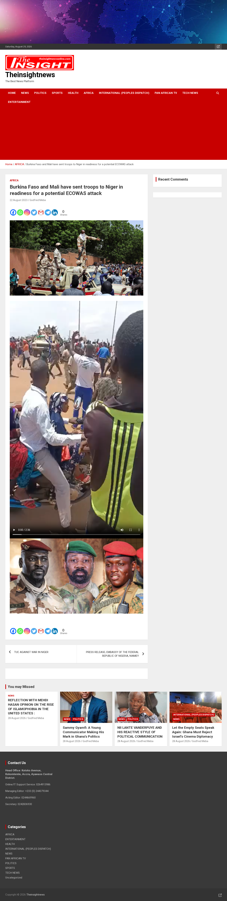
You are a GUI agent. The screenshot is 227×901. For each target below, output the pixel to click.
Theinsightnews (30, 75)
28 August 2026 (17, 718)
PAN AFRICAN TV (166, 93)
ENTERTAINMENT (19, 102)
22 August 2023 (18, 200)
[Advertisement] (108, 133)
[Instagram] (27, 210)
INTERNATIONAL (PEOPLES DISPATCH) (124, 93)
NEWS (25, 93)
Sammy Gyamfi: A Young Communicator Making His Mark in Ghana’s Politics (83, 732)
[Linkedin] (55, 210)
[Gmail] (41, 210)
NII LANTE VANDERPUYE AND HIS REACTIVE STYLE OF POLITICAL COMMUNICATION (139, 732)
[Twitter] (34, 210)
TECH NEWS (190, 93)
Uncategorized (13, 877)
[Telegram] (48, 210)
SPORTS (57, 93)
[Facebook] (13, 210)
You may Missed (21, 687)
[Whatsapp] (20, 210)
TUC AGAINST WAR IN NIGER (31, 652)
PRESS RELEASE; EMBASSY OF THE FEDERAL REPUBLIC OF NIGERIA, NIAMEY (112, 654)
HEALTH (73, 93)
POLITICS (40, 93)
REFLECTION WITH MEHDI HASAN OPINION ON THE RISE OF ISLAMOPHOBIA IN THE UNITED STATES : (31, 706)
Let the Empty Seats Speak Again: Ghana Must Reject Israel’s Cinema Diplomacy (193, 732)
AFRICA (89, 93)
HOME (12, 93)
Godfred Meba (38, 200)
